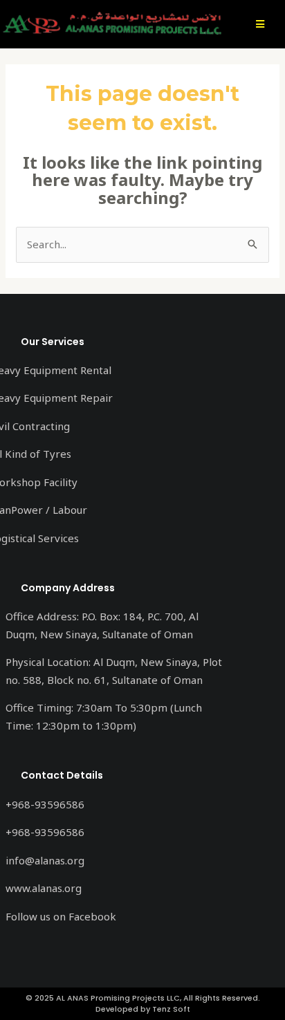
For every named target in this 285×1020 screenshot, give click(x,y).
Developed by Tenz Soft (142, 1008)
